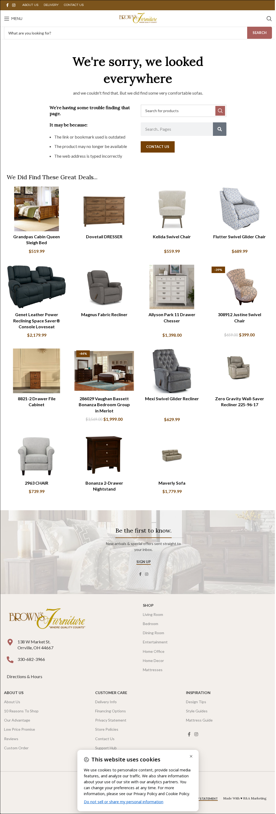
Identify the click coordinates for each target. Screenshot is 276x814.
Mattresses (153, 669)
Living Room (153, 614)
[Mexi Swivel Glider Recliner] (172, 371)
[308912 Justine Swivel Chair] (239, 287)
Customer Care (111, 692)
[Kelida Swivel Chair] (172, 209)
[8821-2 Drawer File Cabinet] (36, 371)
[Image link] (47, 619)
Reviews (11, 738)
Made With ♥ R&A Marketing (245, 798)
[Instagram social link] (14, 5)
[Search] (269, 18)
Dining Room (153, 632)
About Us (13, 692)
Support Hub (106, 748)
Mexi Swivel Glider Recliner (172, 398)
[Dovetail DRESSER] (104, 209)
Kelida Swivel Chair (172, 236)
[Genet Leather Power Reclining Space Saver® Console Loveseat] (36, 287)
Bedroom (150, 623)
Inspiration (198, 692)
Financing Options (110, 711)
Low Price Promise (19, 729)
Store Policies (106, 729)
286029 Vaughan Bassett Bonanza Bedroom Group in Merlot (104, 404)
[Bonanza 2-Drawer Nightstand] (104, 455)
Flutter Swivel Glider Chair (239, 236)
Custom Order (16, 748)
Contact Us (105, 738)
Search (260, 32)
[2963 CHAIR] (36, 455)
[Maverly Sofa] (172, 455)
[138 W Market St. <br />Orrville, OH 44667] (10, 642)
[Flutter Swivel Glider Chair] (239, 209)
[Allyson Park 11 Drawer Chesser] (172, 287)
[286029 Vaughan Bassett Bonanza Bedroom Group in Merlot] (104, 371)
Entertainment (155, 642)
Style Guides (197, 711)
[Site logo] (138, 17)
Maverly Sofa (171, 482)
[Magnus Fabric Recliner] (104, 287)
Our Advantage (17, 720)
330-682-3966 (31, 659)
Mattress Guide (199, 720)
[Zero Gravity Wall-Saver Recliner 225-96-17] (239, 371)
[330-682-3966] (10, 659)
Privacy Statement (110, 720)
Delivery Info (106, 701)
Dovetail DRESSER (104, 236)
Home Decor (153, 660)
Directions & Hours (25, 676)
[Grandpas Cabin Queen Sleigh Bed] (36, 209)
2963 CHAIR (36, 482)
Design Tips (196, 701)
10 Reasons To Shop (21, 711)
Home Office (153, 651)
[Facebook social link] (7, 5)
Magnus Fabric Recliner (104, 314)
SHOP (148, 605)
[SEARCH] (220, 111)
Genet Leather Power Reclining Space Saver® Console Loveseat (36, 320)
